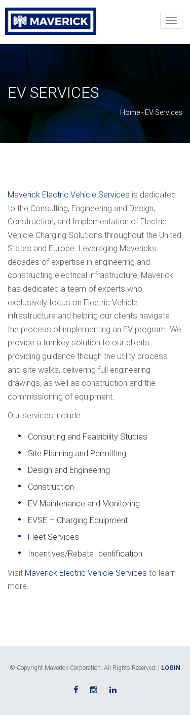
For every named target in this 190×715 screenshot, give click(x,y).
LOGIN (170, 667)
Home (130, 112)
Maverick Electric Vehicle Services (69, 195)
